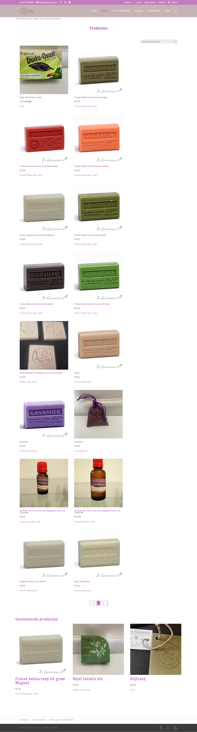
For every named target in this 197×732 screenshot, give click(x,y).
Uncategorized (80, 451)
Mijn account (150, 3)
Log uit (139, 3)
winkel (105, 11)
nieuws (139, 11)
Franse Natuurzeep (82, 106)
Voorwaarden (39, 719)
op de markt (154, 11)
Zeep (30, 19)
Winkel (127, 3)
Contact (161, 3)
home (94, 11)
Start (17, 19)
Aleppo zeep (38, 19)
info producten (122, 11)
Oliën (38, 522)
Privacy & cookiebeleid (62, 719)
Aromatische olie (27, 522)
